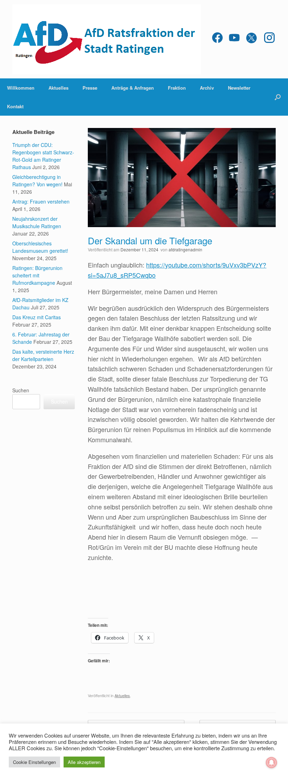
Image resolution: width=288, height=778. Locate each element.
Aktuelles (58, 87)
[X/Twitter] (252, 39)
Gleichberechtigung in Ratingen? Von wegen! (37, 180)
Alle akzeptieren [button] (84, 762)
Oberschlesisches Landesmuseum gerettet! (40, 247)
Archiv (207, 87)
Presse (90, 87)
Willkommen (20, 87)
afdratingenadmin (185, 249)
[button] (277, 97)
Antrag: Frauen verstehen (41, 201)
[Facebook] (217, 39)
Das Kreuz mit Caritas (36, 317)
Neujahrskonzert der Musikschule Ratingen (36, 222)
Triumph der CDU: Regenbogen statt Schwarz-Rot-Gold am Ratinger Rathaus (43, 156)
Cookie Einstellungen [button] (34, 762)
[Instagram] (269, 39)
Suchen (20, 390)
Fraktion (177, 87)
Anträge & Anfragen (132, 87)
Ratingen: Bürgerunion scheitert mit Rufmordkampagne (37, 275)
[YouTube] (234, 39)
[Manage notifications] (271, 762)
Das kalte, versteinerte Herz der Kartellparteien (43, 355)
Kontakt (15, 106)
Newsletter (239, 87)
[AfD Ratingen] (106, 39)
